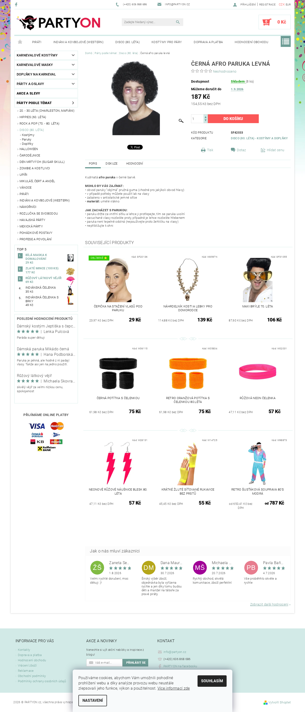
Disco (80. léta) (127, 42)
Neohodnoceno (225, 71)
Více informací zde (174, 688)
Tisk (210, 150)
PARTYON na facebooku (180, 666)
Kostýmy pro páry (167, 42)
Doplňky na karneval (36, 74)
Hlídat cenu (276, 150)
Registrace (267, 4)
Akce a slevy (28, 93)
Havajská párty (32, 220)
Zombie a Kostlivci (35, 168)
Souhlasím (212, 681)
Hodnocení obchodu (251, 42)
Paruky (26, 139)
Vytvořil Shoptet (280, 702)
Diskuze (111, 163)
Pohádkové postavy (36, 233)
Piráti (36, 42)
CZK (282, 4)
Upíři (23, 174)
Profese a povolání (36, 239)
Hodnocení (134, 163)
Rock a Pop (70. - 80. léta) (40, 123)
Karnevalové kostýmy (37, 55)
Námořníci (28, 207)
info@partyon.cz (174, 652)
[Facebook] (16, 4)
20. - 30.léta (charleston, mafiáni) (47, 110)
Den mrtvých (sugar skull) (42, 162)
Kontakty (24, 650)
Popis (93, 163)
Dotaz (241, 150)
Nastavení (92, 700)
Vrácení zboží (27, 665)
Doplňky (27, 143)
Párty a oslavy (30, 84)
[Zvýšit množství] (205, 116)
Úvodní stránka (20, 42)
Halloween (29, 149)
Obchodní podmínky (32, 676)
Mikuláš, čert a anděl (37, 181)
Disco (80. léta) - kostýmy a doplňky (259, 138)
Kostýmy (28, 135)
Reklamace (26, 670)
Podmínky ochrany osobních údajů (42, 681)
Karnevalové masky (35, 65)
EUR (288, 4)
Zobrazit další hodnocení (269, 604)
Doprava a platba (208, 42)
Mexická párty (31, 226)
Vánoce (26, 187)
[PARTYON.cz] (58, 24)
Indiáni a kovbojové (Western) (78, 42)
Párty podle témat (34, 103)
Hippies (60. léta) (33, 117)
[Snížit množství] (205, 121)
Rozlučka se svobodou (39, 213)
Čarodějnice (30, 155)
